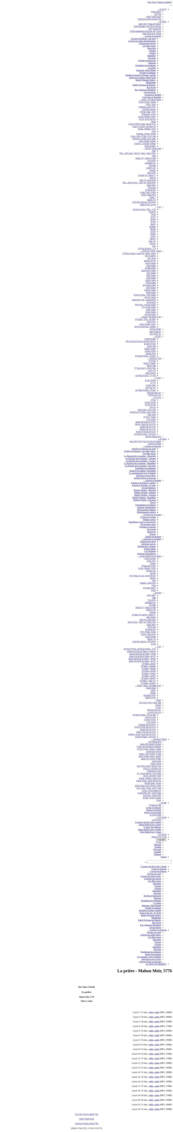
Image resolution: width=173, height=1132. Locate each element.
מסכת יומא (151, 273)
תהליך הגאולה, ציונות (147, 568)
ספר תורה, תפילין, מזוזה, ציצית (143, 136)
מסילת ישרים (150, 380)
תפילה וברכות (155, 329)
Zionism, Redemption (146, 507)
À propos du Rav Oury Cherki (148, 822)
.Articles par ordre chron (150, 935)
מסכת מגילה (151, 283)
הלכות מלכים (150, 351)
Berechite (152, 48)
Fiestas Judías (150, 549)
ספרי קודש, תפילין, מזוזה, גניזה (148, 788)
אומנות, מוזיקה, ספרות (152, 798)
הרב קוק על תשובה (148, 427)
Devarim (152, 58)
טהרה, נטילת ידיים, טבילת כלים (148, 786)
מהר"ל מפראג (155, 358)
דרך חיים (152, 370)
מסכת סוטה (151, 292)
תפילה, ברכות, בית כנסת (151, 759)
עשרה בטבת (150, 637)
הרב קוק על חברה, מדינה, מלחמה (142, 734)
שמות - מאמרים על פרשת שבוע (142, 654)
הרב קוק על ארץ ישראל (146, 432)
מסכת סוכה (151, 275)
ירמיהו (153, 236)
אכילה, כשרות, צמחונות (146, 134)
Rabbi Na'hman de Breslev (144, 85)
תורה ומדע (151, 561)
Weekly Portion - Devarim (144, 500)
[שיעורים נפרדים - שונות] (140, 100)
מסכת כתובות (150, 290)
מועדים (158, 593)
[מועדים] (154, 593)
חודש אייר (151, 161)
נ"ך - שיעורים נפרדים (147, 248)
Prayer (153, 502)
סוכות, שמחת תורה (148, 632)
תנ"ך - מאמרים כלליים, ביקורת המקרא (140, 649)
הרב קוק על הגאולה (148, 429)
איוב (154, 246)
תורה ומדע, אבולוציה (147, 107)
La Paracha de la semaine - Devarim (140, 466)
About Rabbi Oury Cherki (150, 825)
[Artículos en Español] (142, 539)
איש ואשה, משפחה (148, 583)
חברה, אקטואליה (149, 114)
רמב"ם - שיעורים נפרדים (145, 356)
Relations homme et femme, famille (141, 75)
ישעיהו (153, 234)
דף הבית (163, 9)
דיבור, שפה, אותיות (148, 112)
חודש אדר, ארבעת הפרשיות (144, 641)
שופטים (152, 226)
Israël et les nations (153, 954)
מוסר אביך (151, 414)
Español (157, 852)
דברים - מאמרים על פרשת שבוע (142, 661)
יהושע (153, 224)
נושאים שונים (150, 146)
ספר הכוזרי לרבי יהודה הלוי (150, 702)
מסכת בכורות (150, 314)
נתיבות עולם (151, 373)
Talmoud (152, 63)
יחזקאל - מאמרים (148, 678)
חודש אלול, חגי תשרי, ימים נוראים (142, 622)
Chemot (152, 51)
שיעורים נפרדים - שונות (151, 99)
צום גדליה (152, 187)
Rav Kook (151, 87)
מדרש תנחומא (150, 261)
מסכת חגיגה (151, 287)
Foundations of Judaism (145, 505)
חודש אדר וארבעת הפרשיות (144, 202)
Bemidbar (157, 947)
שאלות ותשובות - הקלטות (145, 143)
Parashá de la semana (147, 546)
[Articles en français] (149, 930)
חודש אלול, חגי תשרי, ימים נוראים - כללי (139, 182)
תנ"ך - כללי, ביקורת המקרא (144, 209)
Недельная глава (148, 524)
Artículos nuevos (148, 544)
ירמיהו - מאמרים (149, 676)
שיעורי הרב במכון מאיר (151, 34)
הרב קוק (157, 397)
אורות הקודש (150, 402)
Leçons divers (150, 92)
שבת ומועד (156, 761)
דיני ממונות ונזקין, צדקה (151, 790)
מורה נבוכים (151, 353)
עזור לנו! (157, 14)
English (158, 847)
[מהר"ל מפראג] (149, 359)
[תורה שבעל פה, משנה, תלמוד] (136, 686)
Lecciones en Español (151, 97)
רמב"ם (158, 336)
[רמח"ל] (155, 378)
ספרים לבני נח (155, 815)
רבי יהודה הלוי (155, 334)
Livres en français (153, 807)
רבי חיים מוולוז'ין (154, 395)
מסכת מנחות (150, 312)
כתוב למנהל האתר (153, 16)
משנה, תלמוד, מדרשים (151, 251)
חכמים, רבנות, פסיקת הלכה (149, 756)
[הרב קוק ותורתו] (147, 713)
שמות (153, 214)
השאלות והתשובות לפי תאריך (149, 746)
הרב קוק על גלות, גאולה (146, 732)
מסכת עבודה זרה (149, 307)
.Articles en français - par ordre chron (140, 451)
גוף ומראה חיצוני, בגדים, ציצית (148, 781)
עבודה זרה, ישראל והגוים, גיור (149, 773)
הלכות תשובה (150, 348)
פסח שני (152, 165)
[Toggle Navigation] (171, 5)
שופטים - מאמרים (148, 666)
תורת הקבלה (150, 698)
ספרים (164, 803)
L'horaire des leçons (147, 43)
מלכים (153, 231)
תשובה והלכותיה (149, 109)
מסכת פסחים (150, 268)
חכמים (153, 693)
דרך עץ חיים (150, 388)
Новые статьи (149, 519)
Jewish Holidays (149, 488)
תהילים (153, 244)
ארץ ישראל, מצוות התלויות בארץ (142, 124)
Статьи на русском (152, 515)
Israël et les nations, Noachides (142, 471)
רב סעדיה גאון (155, 331)
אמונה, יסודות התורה (147, 102)
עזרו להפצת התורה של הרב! (86, 1114)
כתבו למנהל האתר (86, 1119)
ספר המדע (151, 346)
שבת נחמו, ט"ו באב (148, 180)
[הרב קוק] (153, 398)
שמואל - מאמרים (149, 668)
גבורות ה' (152, 361)
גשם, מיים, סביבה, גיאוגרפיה (144, 139)
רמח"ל (158, 378)
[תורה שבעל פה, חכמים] (141, 317)
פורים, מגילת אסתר (148, 204)
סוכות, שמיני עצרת (148, 192)
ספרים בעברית (155, 805)
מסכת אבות (151, 309)
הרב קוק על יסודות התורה (145, 727)
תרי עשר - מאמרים (148, 681)
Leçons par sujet (154, 874)
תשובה (153, 563)
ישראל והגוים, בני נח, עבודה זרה (142, 576)
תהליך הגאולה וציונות (147, 117)
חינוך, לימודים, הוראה (152, 776)
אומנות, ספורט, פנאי (147, 141)
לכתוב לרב (162, 834)
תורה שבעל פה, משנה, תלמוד (149, 685)
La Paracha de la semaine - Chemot (141, 458)
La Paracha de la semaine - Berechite (140, 456)
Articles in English (153, 480)
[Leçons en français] (144, 36)
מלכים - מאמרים (149, 671)
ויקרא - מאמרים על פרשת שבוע (142, 656)
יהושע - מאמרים (149, 663)
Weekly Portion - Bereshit (145, 490)
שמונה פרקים (150, 339)
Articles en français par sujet (144, 449)
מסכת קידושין (150, 297)
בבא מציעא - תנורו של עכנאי (144, 300)
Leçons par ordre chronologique (142, 41)
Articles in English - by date (144, 485)
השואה (153, 578)
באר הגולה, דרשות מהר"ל (145, 368)
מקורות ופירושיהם (153, 751)
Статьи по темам (148, 517)
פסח (154, 156)
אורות (153, 400)
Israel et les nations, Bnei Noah (142, 77)
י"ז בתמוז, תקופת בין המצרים (144, 615)
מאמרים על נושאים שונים (150, 556)
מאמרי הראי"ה (149, 417)
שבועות (152, 170)
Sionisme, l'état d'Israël (146, 70)
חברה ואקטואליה (149, 566)
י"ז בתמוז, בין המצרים (147, 175)
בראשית (152, 212)
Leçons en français (153, 36)
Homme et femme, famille (150, 910)
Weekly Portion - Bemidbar (144, 497)
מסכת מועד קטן (149, 285)
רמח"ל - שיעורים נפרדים (145, 390)
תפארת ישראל (150, 363)
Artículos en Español (152, 539)
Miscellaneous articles (146, 512)
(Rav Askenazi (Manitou (145, 90)
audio (156, 1012)
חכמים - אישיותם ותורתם (145, 327)
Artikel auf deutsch (153, 536)
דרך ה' (153, 383)
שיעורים (163, 21)
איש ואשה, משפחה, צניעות (150, 778)
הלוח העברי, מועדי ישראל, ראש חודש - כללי (137, 153)
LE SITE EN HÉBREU (156, 964)
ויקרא (153, 217)
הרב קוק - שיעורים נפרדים (145, 434)
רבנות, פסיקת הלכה (147, 324)
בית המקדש (151, 571)
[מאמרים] (159, 439)
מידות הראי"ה (150, 720)
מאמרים (163, 439)
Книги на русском (152, 812)
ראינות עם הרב (149, 588)
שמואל (153, 229)
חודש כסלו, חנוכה (148, 195)
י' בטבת (152, 197)
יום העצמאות (150, 163)
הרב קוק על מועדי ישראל (145, 424)
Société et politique (147, 73)
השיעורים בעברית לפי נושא (150, 24)
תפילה (158, 700)
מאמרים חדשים (154, 444)
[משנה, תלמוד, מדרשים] (141, 251)
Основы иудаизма (147, 527)
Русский (157, 849)
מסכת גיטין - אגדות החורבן (145, 295)
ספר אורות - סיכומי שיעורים (144, 715)
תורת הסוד (151, 322)
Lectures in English (153, 95)
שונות (153, 590)
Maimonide (151, 82)
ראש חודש (151, 595)
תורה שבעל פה (149, 695)
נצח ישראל (151, 366)
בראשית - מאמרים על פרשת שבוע (141, 651)
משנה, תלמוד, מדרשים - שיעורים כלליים (139, 253)
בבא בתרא (151, 302)
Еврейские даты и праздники (142, 522)
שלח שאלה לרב (154, 742)
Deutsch (157, 854)
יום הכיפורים (150, 190)
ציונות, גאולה (156, 764)
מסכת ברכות (150, 263)
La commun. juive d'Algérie (149, 957)
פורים (153, 644)
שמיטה (153, 573)
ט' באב (153, 178)
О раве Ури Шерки (152, 827)
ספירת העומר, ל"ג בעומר (145, 158)
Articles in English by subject (143, 483)
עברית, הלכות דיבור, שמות (150, 754)
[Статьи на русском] (143, 515)
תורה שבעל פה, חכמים (151, 317)
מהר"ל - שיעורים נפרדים (145, 375)
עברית (158, 842)
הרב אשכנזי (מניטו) (153, 436)
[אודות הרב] (157, 818)
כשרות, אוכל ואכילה (152, 783)
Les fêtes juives (149, 46)
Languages (161, 840)
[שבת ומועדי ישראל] (144, 149)
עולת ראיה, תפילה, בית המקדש (143, 412)
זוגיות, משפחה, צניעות (147, 129)
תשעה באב (151, 617)
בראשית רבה (150, 256)
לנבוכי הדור (151, 419)
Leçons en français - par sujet (143, 38)
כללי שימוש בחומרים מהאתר (149, 19)
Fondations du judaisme (145, 65)
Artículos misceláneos (146, 554)
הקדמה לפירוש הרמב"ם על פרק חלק (141, 341)
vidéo (151, 1012)
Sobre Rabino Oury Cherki (149, 829)
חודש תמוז (151, 173)
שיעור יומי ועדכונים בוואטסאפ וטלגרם (145, 31)
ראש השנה (151, 185)
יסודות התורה (150, 558)
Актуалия (151, 529)
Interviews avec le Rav (146, 475)
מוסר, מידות (151, 104)
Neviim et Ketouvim (147, 60)
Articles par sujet (154, 932)
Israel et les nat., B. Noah (150, 913)
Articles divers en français (145, 478)
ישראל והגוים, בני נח (147, 119)
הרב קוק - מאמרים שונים (145, 737)
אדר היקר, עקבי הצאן (147, 410)
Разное (152, 534)
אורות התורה (150, 405)
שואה (153, 121)
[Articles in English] (144, 481)
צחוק (154, 585)
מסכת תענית (150, 280)
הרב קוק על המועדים (147, 724)
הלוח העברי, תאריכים (152, 795)
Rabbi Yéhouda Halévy (146, 80)
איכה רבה (152, 258)
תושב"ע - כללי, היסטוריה (145, 319)
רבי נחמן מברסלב (154, 392)
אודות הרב (162, 817)
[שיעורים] (159, 22)
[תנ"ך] (156, 207)
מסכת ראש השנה (148, 270)
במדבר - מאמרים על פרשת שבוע (142, 659)
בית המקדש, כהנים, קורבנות (144, 126)
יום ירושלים (151, 168)
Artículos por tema (148, 541)
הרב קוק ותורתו (154, 712)
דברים (153, 222)
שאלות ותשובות (160, 739)
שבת (154, 151)
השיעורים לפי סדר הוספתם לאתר (147, 26)
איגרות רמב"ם (150, 344)
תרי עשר (152, 241)
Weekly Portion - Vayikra (145, 495)
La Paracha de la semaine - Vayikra (141, 461)
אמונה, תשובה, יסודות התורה (149, 749)
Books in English (153, 810)
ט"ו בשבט (151, 200)
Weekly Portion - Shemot (145, 493)
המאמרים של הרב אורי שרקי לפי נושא (145, 441)
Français (157, 845)
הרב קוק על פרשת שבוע (146, 422)
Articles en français (153, 446)
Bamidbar (151, 56)
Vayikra (152, 53)
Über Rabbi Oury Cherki (150, 832)
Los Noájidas (150, 551)
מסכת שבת (151, 265)
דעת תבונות (151, 385)
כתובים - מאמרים (148, 683)
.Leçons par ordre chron (151, 876)
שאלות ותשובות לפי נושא (150, 744)
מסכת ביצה (151, 278)
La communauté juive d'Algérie (142, 473)
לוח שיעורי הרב (155, 29)
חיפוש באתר (156, 12)
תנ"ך (159, 207)
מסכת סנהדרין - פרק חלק (145, 305)
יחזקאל (153, 239)
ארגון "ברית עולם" (159, 837)
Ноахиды (151, 532)
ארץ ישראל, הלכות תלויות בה (149, 766)
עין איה (153, 407)
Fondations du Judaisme (145, 468)
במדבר (153, 219)
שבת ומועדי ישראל (153, 148)
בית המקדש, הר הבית (152, 768)
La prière (152, 68)
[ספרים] (160, 803)
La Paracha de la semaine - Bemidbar (140, 463)
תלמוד (153, 690)
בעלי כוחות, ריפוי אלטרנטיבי (149, 793)
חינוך (154, 131)
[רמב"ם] (154, 337)
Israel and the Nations (146, 510)
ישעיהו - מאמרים (149, 673)
